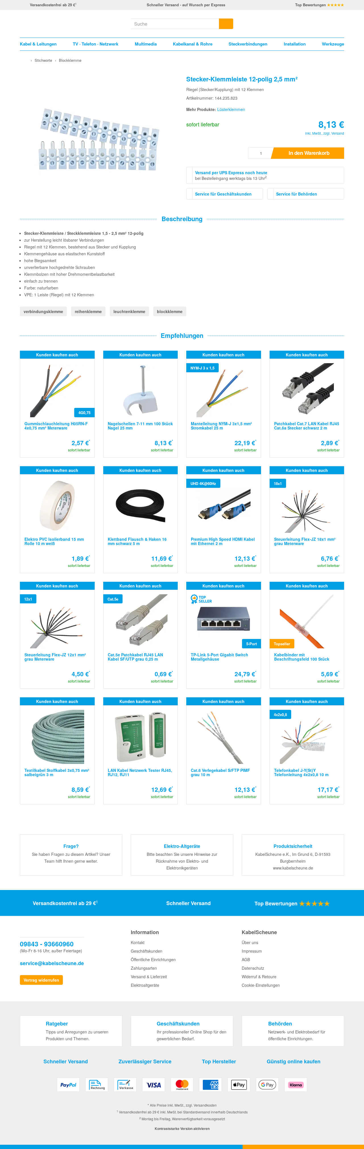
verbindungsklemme (43, 311)
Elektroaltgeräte (145, 985)
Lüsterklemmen (231, 109)
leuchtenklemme (129, 311)
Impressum (252, 951)
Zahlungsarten (144, 968)
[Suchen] (226, 24)
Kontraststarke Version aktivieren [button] (182, 1128)
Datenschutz (253, 968)
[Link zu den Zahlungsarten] (182, 1087)
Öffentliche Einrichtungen (153, 959)
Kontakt (137, 942)
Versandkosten (205, 1105)
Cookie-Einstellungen (261, 985)
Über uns (250, 942)
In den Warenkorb (309, 153)
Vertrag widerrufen (41, 980)
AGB (246, 959)
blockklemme (170, 311)
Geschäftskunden (146, 951)
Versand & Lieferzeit (149, 976)
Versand (337, 133)
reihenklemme (88, 311)
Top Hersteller (219, 1061)
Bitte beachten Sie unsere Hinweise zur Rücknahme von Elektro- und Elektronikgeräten (182, 861)
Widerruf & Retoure (259, 976)
